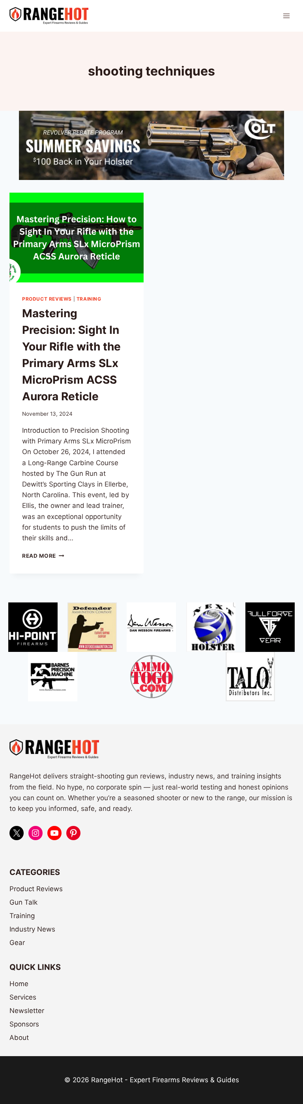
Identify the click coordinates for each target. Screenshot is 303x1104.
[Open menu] (286, 15)
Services (22, 997)
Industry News (32, 929)
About (19, 1038)
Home (18, 984)
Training (89, 299)
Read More (43, 556)
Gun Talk (23, 902)
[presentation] (76, 237)
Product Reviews (47, 299)
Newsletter (26, 1011)
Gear (17, 943)
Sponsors (24, 1024)
